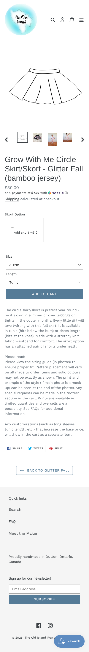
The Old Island (35, 637)
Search (15, 509)
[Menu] (81, 19)
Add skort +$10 (25, 232)
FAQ (12, 521)
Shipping (12, 199)
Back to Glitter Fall (47, 470)
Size (9, 256)
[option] (22, 137)
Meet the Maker (23, 533)
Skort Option (15, 214)
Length (11, 274)
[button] (44, 193)
